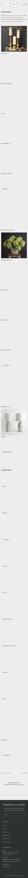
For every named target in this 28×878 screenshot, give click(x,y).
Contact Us (5, 828)
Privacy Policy (6, 832)
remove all (20, 784)
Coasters (5, 566)
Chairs (4, 592)
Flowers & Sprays (6, 260)
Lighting (3, 436)
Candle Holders (5, 143)
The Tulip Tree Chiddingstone (12, 875)
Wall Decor (4, 320)
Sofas (4, 698)
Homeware (4, 53)
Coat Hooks (6, 365)
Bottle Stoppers (7, 452)
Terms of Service (7, 842)
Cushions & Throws (6, 173)
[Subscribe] (23, 814)
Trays (4, 486)
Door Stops (6, 539)
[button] (1, 4)
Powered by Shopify (20, 875)
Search (4, 825)
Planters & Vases (5, 350)
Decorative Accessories (7, 230)
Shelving (5, 672)
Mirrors (5, 513)
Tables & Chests (7, 619)
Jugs (2, 113)
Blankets (5, 189)
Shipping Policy (6, 838)
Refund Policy (6, 835)
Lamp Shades (6, 755)
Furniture (3, 740)
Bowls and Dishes (6, 83)
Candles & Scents (5, 406)
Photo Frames (5, 290)
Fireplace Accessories (8, 645)
